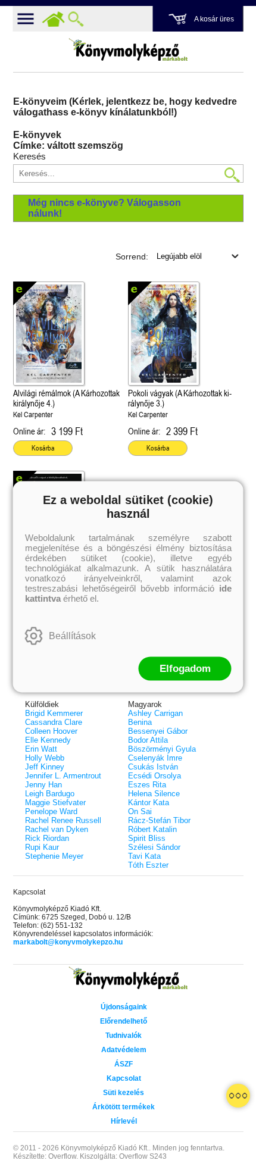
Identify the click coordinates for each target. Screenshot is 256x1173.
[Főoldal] (53, 19)
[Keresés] (76, 19)
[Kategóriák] (238, 1096)
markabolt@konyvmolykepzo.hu (68, 942)
